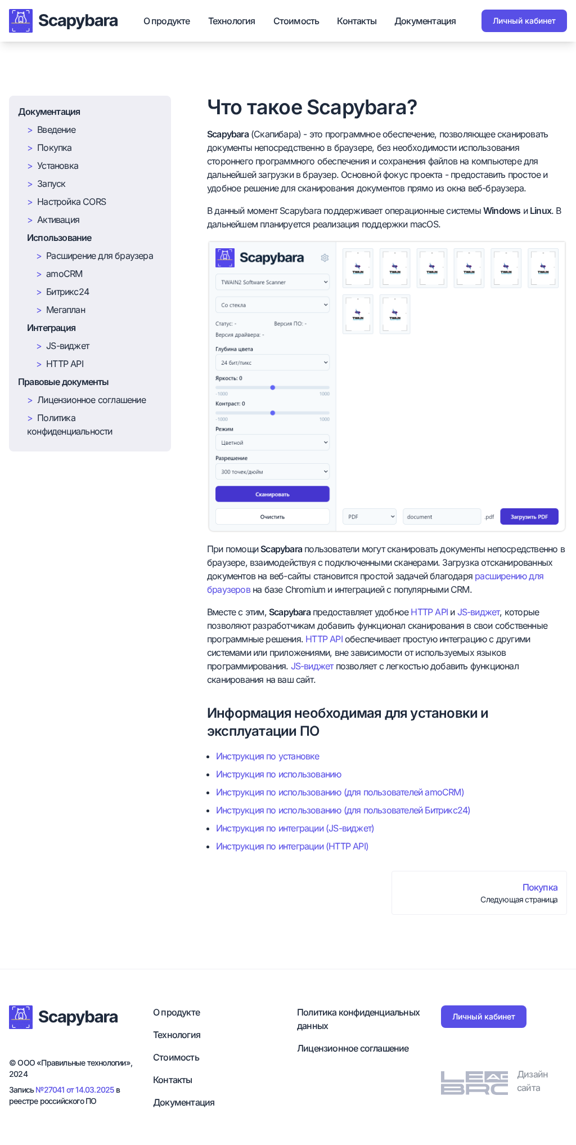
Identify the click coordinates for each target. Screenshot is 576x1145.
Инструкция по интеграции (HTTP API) (292, 846)
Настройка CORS (71, 201)
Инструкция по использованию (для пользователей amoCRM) (340, 792)
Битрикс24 (67, 291)
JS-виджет (67, 345)
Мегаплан (65, 309)
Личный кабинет (524, 20)
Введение (56, 129)
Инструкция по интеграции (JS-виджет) (295, 828)
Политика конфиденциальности (69, 424)
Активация (58, 219)
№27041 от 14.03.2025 (74, 1089)
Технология (231, 20)
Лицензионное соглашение (91, 399)
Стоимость (296, 20)
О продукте (166, 20)
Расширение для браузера (99, 255)
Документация (425, 20)
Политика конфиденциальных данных (358, 1019)
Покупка (54, 147)
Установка (57, 165)
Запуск (51, 183)
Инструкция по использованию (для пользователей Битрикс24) (343, 810)
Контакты (356, 20)
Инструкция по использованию (278, 774)
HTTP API (64, 363)
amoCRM (64, 273)
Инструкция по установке (268, 756)
